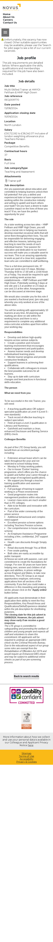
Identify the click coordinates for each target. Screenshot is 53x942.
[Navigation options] (5, 32)
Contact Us (10, 22)
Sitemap (26, 753)
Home (6, 14)
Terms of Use (26, 756)
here (30, 745)
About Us (8, 17)
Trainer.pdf (14, 180)
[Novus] (12, 7)
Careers (8, 19)
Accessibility (26, 759)
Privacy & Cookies (26, 761)
